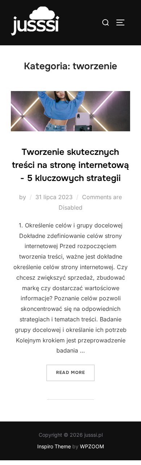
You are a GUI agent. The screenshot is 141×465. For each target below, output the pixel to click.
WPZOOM (92, 446)
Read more (75, 372)
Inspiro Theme (54, 446)
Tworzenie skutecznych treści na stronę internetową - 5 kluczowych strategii (70, 165)
